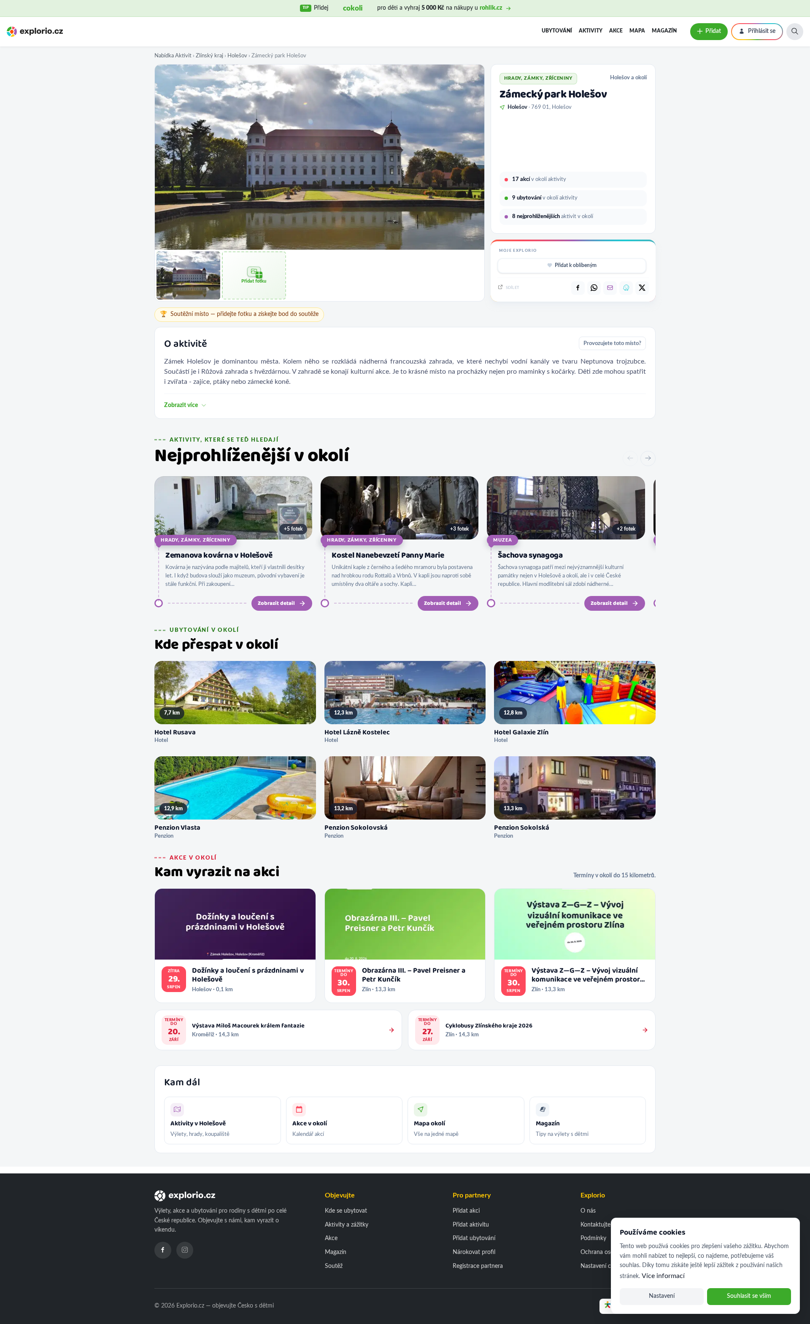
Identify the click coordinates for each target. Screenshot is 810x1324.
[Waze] (626, 288)
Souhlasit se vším (749, 1296)
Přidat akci (466, 1211)
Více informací (663, 1276)
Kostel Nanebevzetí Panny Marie (388, 555)
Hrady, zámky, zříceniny (195, 540)
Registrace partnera (478, 1266)
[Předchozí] (630, 458)
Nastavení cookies (603, 1266)
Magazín (664, 30)
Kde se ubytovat (346, 1211)
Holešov (237, 55)
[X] (642, 288)
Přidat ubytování (474, 1238)
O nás (588, 1211)
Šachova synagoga (530, 555)
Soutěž (334, 1266)
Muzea (502, 540)
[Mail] (610, 288)
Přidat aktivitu (471, 1225)
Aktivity (590, 30)
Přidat (713, 31)
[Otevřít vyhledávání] (794, 31)
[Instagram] (184, 1250)
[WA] (594, 288)
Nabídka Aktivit (173, 55)
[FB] (578, 288)
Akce (616, 30)
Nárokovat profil (474, 1252)
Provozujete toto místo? (612, 343)
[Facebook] (162, 1250)
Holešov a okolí (628, 77)
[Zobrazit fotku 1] (188, 275)
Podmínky (593, 1238)
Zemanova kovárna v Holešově (218, 555)
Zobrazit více (181, 405)
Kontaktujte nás (600, 1225)
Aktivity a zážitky (346, 1225)
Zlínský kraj (209, 55)
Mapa (637, 30)
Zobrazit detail (276, 603)
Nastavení (662, 1296)
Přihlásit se (761, 31)
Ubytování (557, 30)
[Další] (648, 458)
